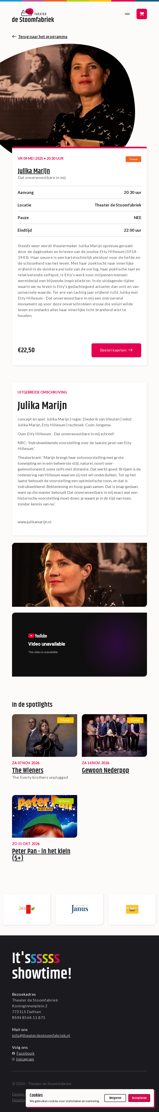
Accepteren (139, 1098)
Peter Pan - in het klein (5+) (41, 855)
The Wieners (27, 770)
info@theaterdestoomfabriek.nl (41, 1035)
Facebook (25, 1053)
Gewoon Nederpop (105, 770)
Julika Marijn (34, 171)
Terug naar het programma (42, 36)
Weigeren (115, 1098)
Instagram (25, 1059)
